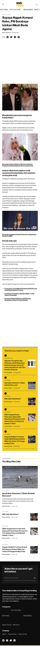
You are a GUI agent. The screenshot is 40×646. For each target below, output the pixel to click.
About (4, 634)
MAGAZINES (27, 616)
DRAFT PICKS (6, 625)
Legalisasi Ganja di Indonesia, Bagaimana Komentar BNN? (19, 235)
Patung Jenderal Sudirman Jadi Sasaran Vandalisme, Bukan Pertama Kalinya (17, 299)
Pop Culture (6, 14)
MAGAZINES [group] (28, 10)
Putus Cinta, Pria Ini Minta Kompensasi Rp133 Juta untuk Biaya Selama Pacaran (20, 289)
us (15, 284)
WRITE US (16, 625)
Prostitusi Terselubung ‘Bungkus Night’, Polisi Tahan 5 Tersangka (19, 294)
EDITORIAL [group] (4, 10)
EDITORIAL (5, 616)
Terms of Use (22, 634)
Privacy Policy (12, 634)
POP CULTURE (15, 10)
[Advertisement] (20, 63)
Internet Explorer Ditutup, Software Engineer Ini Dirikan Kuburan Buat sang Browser (17, 164)
